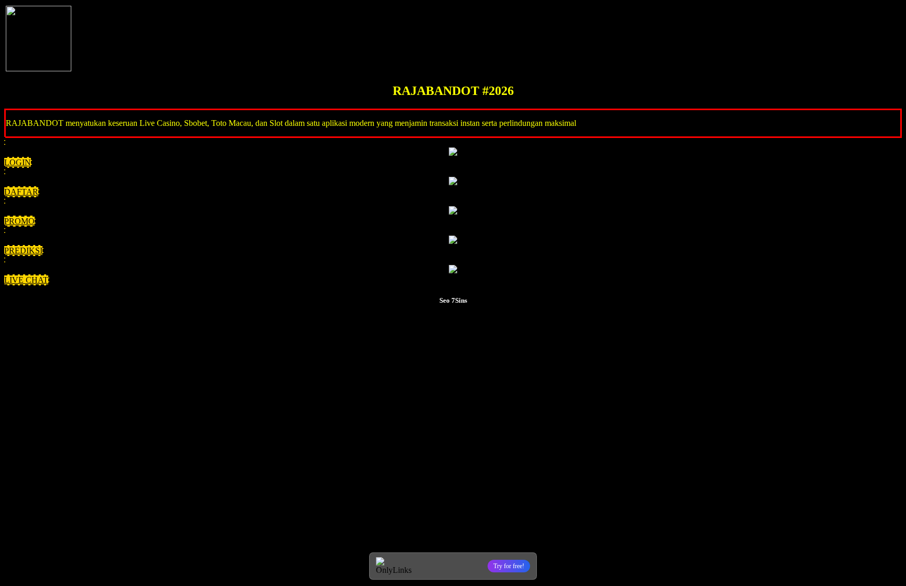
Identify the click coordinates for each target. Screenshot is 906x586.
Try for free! (508, 566)
